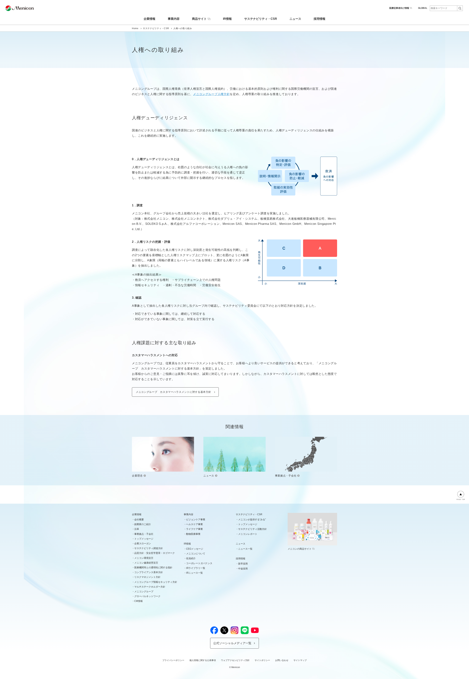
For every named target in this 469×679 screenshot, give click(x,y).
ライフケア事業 (194, 529)
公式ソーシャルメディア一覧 (232, 643)
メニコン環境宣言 (143, 558)
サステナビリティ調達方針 (148, 548)
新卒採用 (243, 563)
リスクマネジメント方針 (147, 577)
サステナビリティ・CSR (260, 18)
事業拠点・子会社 (143, 534)
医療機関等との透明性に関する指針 (153, 567)
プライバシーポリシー (173, 660)
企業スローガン (142, 543)
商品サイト (199, 18)
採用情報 (319, 18)
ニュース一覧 (245, 548)
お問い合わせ (281, 660)
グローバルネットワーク (147, 596)
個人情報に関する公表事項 (202, 660)
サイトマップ (300, 660)
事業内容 (174, 18)
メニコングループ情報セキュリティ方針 (155, 582)
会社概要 (139, 519)
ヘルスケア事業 (194, 524)
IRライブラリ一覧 (195, 568)
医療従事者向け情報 (399, 8)
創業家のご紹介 (142, 524)
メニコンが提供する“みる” (252, 519)
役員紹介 (191, 558)
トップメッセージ (143, 538)
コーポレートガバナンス (199, 563)
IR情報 (227, 18)
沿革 (136, 529)
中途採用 (243, 568)
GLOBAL (422, 8)
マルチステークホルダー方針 (149, 586)
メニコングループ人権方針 (211, 94)
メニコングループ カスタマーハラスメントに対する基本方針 (173, 391)
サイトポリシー (262, 660)
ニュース (295, 18)
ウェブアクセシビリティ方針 (235, 660)
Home (135, 28)
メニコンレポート (247, 534)
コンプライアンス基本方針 (148, 572)
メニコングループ (143, 591)
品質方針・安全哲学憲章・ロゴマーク (154, 553)
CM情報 (138, 601)
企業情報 (149, 18)
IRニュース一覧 (194, 572)
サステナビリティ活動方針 (252, 529)
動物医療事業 (193, 534)
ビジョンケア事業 (195, 519)
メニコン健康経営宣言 (146, 562)
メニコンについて (195, 553)
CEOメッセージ (194, 548)
